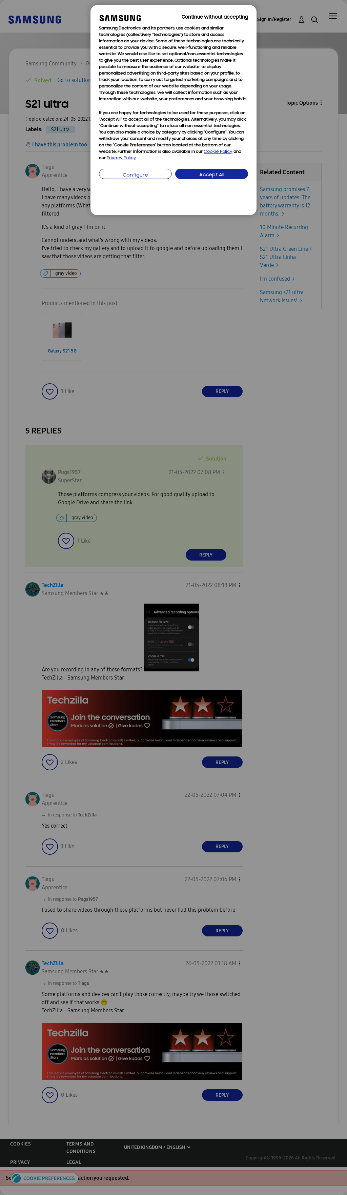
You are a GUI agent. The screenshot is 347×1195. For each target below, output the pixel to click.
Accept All (211, 175)
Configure (135, 175)
